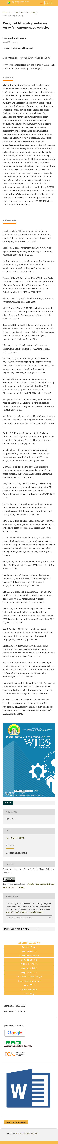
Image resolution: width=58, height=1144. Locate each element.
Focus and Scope (29, 959)
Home (6, 13)
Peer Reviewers (29, 951)
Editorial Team (29, 947)
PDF (9, 803)
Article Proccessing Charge (29, 976)
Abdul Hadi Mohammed (26, 1133)
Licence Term (29, 985)
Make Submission (29, 968)
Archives (14, 13)
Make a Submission (16, 1122)
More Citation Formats (20, 917)
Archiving (29, 993)
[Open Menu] (3, 3)
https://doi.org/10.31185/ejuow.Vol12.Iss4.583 (29, 58)
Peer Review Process (29, 955)
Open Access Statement (29, 981)
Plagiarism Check (29, 972)
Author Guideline (29, 989)
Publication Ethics (29, 964)
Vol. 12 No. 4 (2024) (28, 13)
